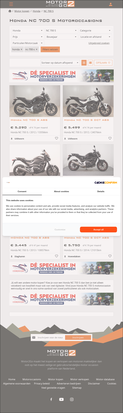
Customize (60, 229)
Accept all (98, 229)
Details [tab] (100, 191)
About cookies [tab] (61, 191)
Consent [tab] (22, 191)
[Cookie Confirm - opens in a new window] (105, 182)
